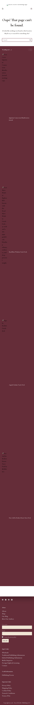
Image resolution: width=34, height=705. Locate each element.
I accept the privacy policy (10, 637)
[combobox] (15, 40)
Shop (3, 614)
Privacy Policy (6, 685)
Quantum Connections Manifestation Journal (19, 119)
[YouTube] (11, 599)
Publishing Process (8, 675)
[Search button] (30, 40)
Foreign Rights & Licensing (10, 663)
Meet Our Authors (8, 619)
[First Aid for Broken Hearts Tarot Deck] (4, 517)
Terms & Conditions (8, 693)
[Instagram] (5, 599)
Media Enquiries (7, 660)
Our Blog (5, 616)
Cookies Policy (6, 691)
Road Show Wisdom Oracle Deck (18, 252)
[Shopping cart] (31, 8)
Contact (4, 666)
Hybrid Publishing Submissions (12, 658)
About (4, 611)
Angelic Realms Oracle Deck (17, 385)
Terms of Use (6, 696)
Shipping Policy (7, 688)
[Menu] (3, 8)
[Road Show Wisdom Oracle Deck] (4, 252)
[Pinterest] (8, 599)
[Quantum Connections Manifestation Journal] (4, 119)
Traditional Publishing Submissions (13, 655)
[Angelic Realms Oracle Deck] (4, 385)
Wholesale (5, 653)
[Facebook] (2, 599)
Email (3, 631)
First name (4, 624)
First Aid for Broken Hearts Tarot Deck (20, 518)
